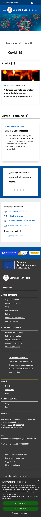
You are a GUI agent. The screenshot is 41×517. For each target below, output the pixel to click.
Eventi (7, 407)
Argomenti (17, 43)
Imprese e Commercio (13, 339)
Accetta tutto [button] (20, 503)
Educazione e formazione (18, 357)
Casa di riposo (10, 126)
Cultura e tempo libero (14, 336)
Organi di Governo (12, 299)
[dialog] (20, 497)
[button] (20, 513)
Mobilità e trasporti (12, 346)
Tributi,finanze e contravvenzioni (22, 365)
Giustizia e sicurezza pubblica (20, 361)
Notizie (7, 85)
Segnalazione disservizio (14, 457)
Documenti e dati (11, 321)
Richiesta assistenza (13, 465)
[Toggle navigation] (4, 9)
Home (7, 43)
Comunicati (9, 389)
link (9, 498)
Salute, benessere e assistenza (21, 368)
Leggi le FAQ (10, 461)
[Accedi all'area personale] (32, 3)
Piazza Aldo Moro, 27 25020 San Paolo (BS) (18, 421)
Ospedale (20, 126)
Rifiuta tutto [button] (20, 509)
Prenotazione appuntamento (16, 454)
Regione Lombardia (10, 2)
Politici (7, 314)
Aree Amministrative (13, 303)
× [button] (38, 481)
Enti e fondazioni (11, 310)
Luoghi (7, 403)
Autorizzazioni (14, 372)
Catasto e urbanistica (13, 343)
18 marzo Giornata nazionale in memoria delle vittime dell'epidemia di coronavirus (19, 93)
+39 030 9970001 (22, 443)
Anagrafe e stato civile (14, 332)
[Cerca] (36, 10)
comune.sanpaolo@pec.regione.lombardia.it (18, 438)
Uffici (7, 306)
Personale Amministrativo (15, 317)
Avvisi (7, 393)
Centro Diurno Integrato (16, 130)
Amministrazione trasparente (16, 476)
